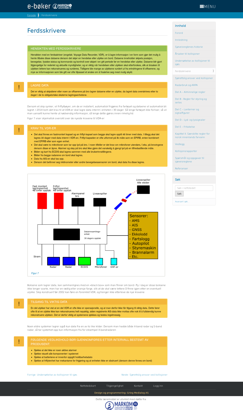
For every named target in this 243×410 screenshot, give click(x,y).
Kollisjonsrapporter (186, 151)
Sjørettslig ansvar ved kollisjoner (194, 78)
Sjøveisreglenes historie (189, 47)
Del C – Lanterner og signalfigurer (187, 111)
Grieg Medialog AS (138, 392)
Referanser (181, 168)
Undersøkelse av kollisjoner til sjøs (192, 62)
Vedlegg (179, 144)
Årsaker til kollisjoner (187, 53)
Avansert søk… (182, 201)
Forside (31, 15)
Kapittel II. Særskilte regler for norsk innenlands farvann (192, 135)
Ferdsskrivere (183, 71)
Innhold (180, 25)
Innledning (181, 40)
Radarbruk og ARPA (186, 85)
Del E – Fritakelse (185, 126)
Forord (179, 33)
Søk (177, 179)
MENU (210, 6)
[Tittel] (50, 6)
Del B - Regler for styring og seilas (191, 101)
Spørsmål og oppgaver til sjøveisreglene (189, 160)
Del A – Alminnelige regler (190, 92)
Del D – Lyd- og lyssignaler (190, 120)
